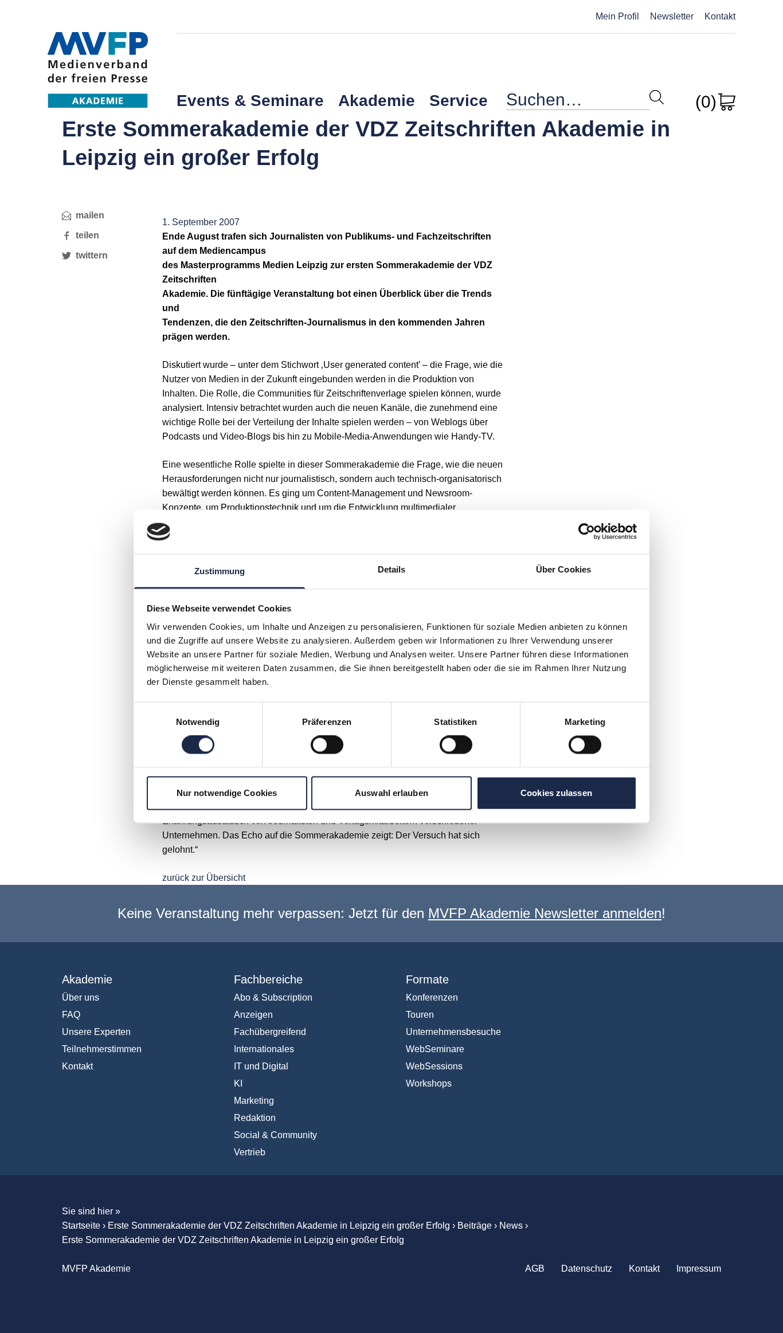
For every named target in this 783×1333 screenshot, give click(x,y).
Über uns (80, 997)
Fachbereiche (268, 979)
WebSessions (434, 1066)
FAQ (71, 1015)
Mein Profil (617, 16)
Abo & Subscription (273, 997)
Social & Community (275, 1135)
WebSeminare (435, 1049)
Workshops (429, 1083)
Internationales (264, 1049)
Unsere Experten (96, 1032)
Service (458, 100)
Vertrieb (249, 1152)
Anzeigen (253, 1015)
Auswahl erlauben (391, 793)
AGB (535, 1268)
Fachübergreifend (270, 1032)
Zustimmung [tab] (219, 571)
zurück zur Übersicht (203, 878)
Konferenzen (432, 997)
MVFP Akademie (98, 57)
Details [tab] (392, 569)
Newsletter (672, 16)
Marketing (254, 1100)
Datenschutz (586, 1268)
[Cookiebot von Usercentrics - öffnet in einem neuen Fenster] (587, 531)
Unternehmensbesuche (453, 1032)
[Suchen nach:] (577, 102)
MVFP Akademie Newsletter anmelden (544, 913)
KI (238, 1083)
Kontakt (719, 16)
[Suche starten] (656, 97)
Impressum (698, 1268)
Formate (427, 979)
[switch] (327, 745)
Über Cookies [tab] (563, 569)
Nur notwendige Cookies (227, 793)
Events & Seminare (250, 100)
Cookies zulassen (556, 793)
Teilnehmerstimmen (102, 1049)
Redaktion (255, 1118)
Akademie (376, 100)
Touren (420, 1015)
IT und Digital (261, 1066)
